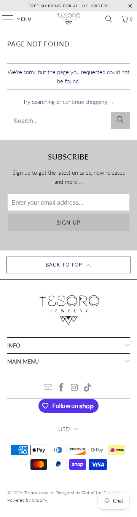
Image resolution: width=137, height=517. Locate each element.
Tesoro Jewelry (38, 492)
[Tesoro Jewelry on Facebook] (61, 388)
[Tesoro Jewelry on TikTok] (88, 388)
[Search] (109, 19)
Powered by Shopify (27, 500)
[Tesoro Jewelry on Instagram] (75, 388)
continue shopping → (89, 101)
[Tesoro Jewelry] (68, 19)
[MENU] (4, 19)
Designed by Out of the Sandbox (88, 492)
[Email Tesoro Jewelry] (48, 388)
